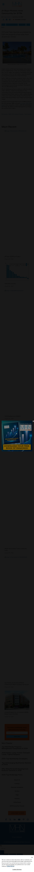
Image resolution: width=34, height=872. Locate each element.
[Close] (32, 857)
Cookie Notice (10, 866)
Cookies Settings (17, 869)
